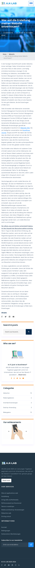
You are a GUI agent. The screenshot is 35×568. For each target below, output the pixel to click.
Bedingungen (5, 530)
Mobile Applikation (17, 398)
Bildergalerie (17, 412)
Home (4, 54)
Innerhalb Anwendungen (17, 403)
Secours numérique (7, 506)
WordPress (26, 130)
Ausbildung (5, 496)
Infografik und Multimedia (9, 500)
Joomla (3, 133)
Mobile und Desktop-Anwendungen (12, 510)
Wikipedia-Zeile (25, 128)
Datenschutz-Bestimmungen (10, 534)
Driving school (6, 516)
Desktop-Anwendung (17, 407)
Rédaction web (6, 513)
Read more (22, 375)
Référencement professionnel (11, 503)
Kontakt (4, 527)
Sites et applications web (9, 493)
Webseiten (17, 393)
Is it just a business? (17, 364)
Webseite (11, 54)
